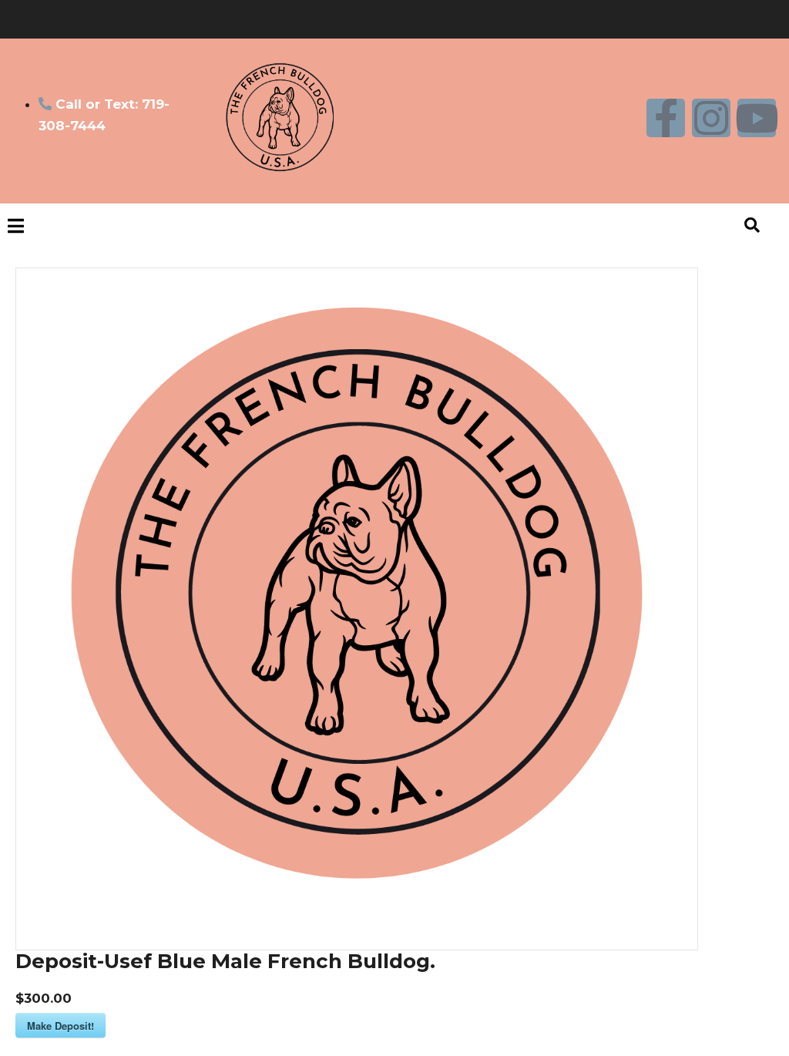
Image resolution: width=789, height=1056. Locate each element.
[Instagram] (711, 118)
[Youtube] (756, 118)
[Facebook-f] (665, 118)
